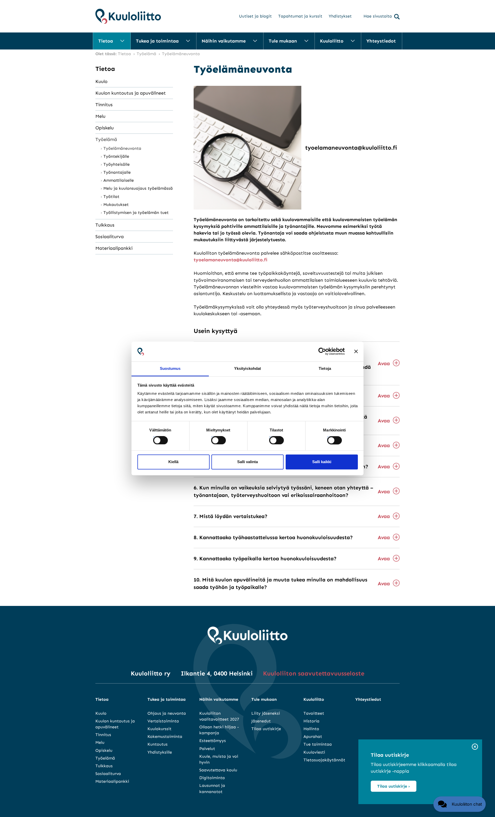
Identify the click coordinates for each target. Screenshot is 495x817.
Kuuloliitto (331, 41)
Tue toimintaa (317, 744)
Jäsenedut (261, 721)
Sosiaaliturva (109, 236)
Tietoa (105, 41)
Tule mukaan (283, 41)
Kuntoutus (157, 744)
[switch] (214, 439)
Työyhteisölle (116, 164)
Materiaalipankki (114, 248)
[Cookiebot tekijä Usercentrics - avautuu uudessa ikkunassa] (322, 351)
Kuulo (101, 81)
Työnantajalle (117, 172)
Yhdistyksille (159, 752)
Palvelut (207, 748)
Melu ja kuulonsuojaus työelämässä (138, 188)
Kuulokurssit (159, 728)
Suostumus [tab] (170, 368)
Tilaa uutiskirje (266, 728)
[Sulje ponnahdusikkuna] (475, 747)
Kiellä (173, 462)
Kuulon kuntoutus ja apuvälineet (130, 93)
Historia (311, 721)
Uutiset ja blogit (255, 16)
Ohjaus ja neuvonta (166, 713)
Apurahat (312, 736)
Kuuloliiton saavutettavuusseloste (313, 673)
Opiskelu (104, 128)
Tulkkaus (104, 225)
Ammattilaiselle (118, 180)
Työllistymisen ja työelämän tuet (136, 212)
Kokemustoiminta (164, 736)
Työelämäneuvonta (123, 148)
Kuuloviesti (314, 752)
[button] (459, 804)
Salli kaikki (321, 462)
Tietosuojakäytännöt (324, 759)
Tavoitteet (313, 713)
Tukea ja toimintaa (157, 41)
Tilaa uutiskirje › (393, 786)
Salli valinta (247, 462)
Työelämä (106, 139)
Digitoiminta (212, 777)
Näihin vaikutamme (224, 41)
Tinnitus (104, 104)
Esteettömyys (212, 740)
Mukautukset (116, 204)
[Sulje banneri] (356, 351)
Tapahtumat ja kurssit (300, 16)
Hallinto (311, 728)
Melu (100, 116)
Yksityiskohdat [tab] (247, 368)
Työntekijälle (116, 156)
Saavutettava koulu (218, 770)
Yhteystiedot (381, 41)
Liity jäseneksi (265, 713)
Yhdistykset (340, 16)
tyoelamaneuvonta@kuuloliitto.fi (230, 260)
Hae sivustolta (378, 16)
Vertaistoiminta (163, 721)
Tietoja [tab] (325, 368)
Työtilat (111, 196)
